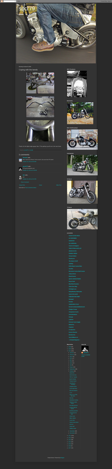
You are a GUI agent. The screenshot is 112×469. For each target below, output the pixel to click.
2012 (70, 437)
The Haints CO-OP (73, 261)
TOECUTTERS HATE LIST (75, 248)
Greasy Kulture (72, 256)
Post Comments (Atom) (30, 187)
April (71, 358)
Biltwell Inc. (71, 324)
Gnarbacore (72, 258)
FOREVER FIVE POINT (74, 296)
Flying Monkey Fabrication (75, 291)
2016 (70, 445)
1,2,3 (71, 392)
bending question (74, 410)
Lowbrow (71, 319)
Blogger (62, 457)
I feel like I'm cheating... (73, 384)
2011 (70, 435)
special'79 (25, 166)
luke (24, 175)
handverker (72, 240)
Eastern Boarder (73, 332)
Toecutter (25, 157)
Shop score (72, 416)
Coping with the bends (73, 408)
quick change (73, 379)
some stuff (72, 426)
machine (71, 268)
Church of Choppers (74, 245)
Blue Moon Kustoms (74, 284)
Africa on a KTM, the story (73, 395)
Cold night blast (73, 388)
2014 (70, 441)
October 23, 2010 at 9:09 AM (29, 161)
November (72, 431)
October (72, 371)
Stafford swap (73, 428)
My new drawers (73, 390)
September (72, 369)
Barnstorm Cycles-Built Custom (77, 271)
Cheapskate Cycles (74, 312)
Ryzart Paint (72, 281)
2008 (70, 346)
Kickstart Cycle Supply (74, 322)
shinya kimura (72, 273)
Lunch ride (72, 420)
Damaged (71, 299)
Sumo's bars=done (74, 422)
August (71, 367)
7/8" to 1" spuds (73, 377)
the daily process (74, 405)
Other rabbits (73, 418)
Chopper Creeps (73, 309)
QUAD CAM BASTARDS (75, 279)
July (71, 365)
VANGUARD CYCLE (74, 304)
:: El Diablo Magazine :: (74, 340)
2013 (70, 439)
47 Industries (72, 329)
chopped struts (73, 386)
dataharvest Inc (73, 251)
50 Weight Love (72, 289)
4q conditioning (72, 243)
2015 (70, 443)
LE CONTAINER (73, 238)
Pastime (71, 301)
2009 (70, 348)
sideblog (71, 263)
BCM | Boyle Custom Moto (75, 266)
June (71, 363)
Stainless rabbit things (73, 403)
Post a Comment (25, 182)
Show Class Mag (73, 286)
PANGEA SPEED (73, 253)
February (72, 354)
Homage (71, 317)
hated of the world (73, 294)
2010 (70, 351)
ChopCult (71, 327)
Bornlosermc (72, 334)
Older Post (58, 185)
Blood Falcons (72, 276)
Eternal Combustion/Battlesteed (77, 306)
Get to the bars (73, 375)
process (71, 424)
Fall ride (71, 398)
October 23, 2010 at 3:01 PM (29, 179)
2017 (70, 448)
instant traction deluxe (74, 235)
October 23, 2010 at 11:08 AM (30, 170)
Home (40, 185)
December (72, 433)
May (71, 361)
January (72, 352)
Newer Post (22, 185)
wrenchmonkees (73, 314)
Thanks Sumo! (73, 381)
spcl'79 (27, 8)
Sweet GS (72, 373)
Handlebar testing (74, 400)
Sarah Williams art (73, 337)
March (71, 356)
